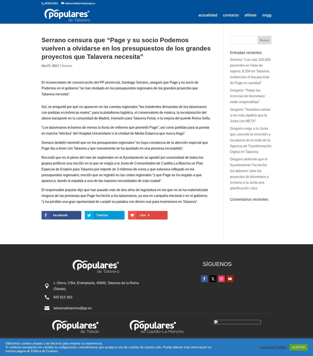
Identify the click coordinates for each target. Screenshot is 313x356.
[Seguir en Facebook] (204, 278)
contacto (231, 15)
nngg (266, 15)
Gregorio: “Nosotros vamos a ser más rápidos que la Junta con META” (250, 115)
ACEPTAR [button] (298, 347)
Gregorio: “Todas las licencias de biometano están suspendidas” (247, 96)
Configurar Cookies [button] (273, 347)
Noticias (67, 65)
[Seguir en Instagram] (221, 278)
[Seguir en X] (213, 278)
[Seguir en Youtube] (230, 278)
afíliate (250, 15)
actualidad (207, 15)
